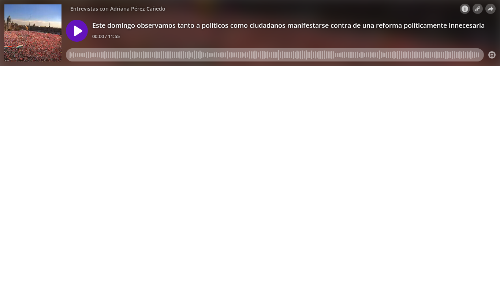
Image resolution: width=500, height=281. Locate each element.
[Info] (465, 9)
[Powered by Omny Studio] (492, 55)
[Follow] (478, 9)
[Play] (77, 31)
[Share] (490, 9)
